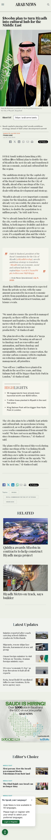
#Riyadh (13, 264)
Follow (44, 142)
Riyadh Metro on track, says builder (23, 596)
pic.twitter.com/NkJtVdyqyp (21, 273)
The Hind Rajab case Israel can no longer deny (18, 785)
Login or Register (11, 822)
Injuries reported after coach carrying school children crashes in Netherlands (17, 635)
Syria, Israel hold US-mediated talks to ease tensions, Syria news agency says (17, 682)
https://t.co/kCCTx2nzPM (26, 270)
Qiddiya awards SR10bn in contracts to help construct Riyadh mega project (22, 551)
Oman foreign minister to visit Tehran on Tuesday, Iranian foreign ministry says (17, 659)
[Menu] (2, 4)
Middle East (7, 765)
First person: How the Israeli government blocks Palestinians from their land (17, 771)
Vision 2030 (10, 502)
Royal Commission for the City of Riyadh (21, 497)
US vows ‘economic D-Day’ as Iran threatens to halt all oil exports (17, 670)
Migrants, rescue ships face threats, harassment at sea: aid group (18, 647)
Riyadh (14, 492)
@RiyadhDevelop (24, 259)
